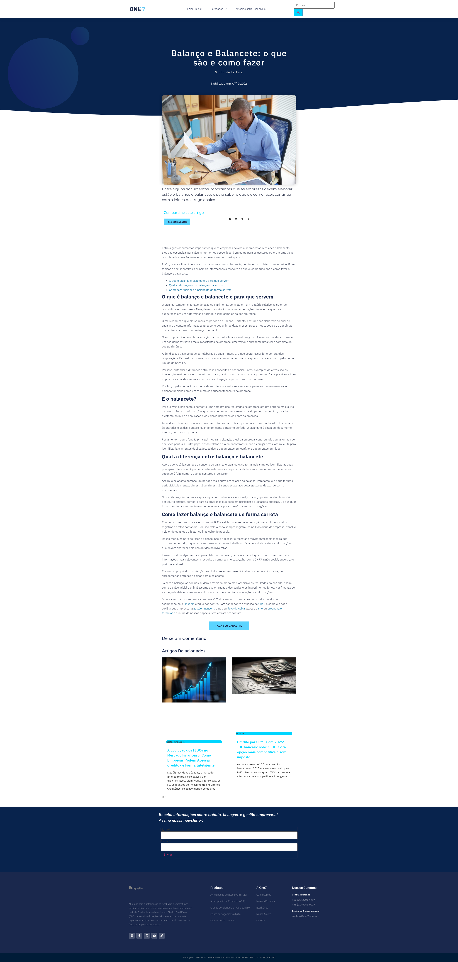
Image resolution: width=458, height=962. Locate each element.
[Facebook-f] (139, 936)
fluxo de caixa (236, 608)
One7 (261, 604)
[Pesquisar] (298, 12)
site (260, 608)
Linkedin (189, 604)
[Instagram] (147, 936)
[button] (230, 219)
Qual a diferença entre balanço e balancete (196, 285)
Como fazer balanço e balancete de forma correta (200, 290)
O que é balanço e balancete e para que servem (199, 280)
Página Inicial (194, 9)
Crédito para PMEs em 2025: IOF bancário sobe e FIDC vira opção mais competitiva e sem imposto (261, 749)
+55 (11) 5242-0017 (303, 904)
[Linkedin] (132, 936)
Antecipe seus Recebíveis (250, 9)
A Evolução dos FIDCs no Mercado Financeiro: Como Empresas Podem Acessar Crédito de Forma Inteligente (191, 758)
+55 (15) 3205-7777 (303, 899)
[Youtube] (154, 936)
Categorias (217, 9)
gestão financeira (204, 608)
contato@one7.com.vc (304, 916)
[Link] (162, 936)
